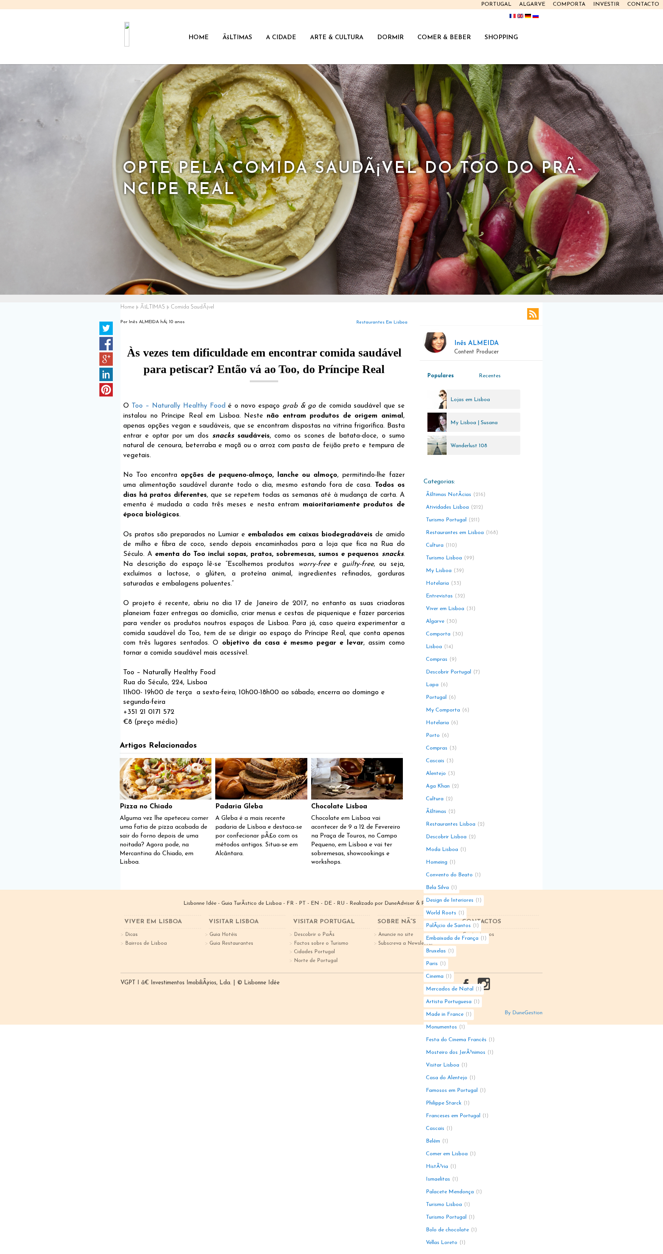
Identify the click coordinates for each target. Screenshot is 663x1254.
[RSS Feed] (533, 314)
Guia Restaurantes (231, 943)
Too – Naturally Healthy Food (178, 406)
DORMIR (390, 38)
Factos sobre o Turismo (321, 943)
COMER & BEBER (444, 38)
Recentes (490, 376)
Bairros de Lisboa (146, 943)
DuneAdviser (399, 903)
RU (341, 903)
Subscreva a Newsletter (405, 943)
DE (328, 903)
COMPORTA (569, 4)
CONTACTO (643, 4)
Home (127, 307)
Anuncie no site (395, 934)
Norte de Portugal (316, 960)
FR (290, 903)
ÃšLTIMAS (237, 38)
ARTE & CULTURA (336, 38)
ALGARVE (532, 4)
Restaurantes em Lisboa (381, 322)
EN (315, 903)
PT (302, 903)
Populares (440, 376)
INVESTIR (606, 4)
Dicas (131, 934)
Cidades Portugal (314, 951)
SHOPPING (501, 38)
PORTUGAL (496, 4)
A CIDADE (281, 38)
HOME (198, 38)
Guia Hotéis (223, 934)
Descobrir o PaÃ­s (314, 934)
